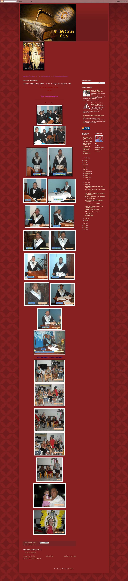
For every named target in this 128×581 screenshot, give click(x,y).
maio (86, 218)
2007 (84, 229)
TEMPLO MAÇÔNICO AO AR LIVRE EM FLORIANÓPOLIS (95, 197)
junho (86, 184)
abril (86, 220)
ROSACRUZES (87, 153)
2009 (84, 225)
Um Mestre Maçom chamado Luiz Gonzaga (97, 91)
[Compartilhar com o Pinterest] (48, 543)
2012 (84, 167)
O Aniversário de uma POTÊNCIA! (93, 204)
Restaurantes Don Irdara (86, 149)
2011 (84, 169)
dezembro (87, 171)
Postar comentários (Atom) (34, 558)
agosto (87, 180)
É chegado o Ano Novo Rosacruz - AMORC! (97, 103)
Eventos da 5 (33, 544)
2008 (84, 227)
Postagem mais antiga (70, 556)
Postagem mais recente (29, 556)
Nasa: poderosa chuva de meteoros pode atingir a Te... (94, 207)
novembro (87, 173)
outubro (87, 175)
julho (86, 182)
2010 (84, 223)
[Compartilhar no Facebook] (46, 543)
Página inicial (49, 556)
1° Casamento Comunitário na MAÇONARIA (92, 212)
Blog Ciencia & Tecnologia (87, 144)
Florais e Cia (86, 146)
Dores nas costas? (89, 215)
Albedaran (86, 151)
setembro (87, 177)
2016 (84, 160)
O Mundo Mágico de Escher (92, 209)
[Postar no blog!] (42, 543)
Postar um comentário (30, 552)
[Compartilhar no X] (44, 543)
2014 (84, 162)
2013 (84, 164)
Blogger (71, 569)
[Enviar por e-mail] (41, 543)
